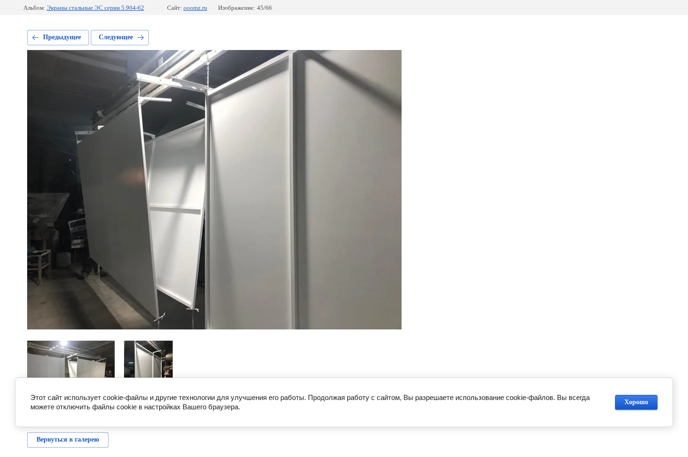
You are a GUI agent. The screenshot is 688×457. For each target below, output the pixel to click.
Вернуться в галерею (68, 439)
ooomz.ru (195, 7)
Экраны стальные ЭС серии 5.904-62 (95, 7)
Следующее (116, 37)
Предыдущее (62, 37)
